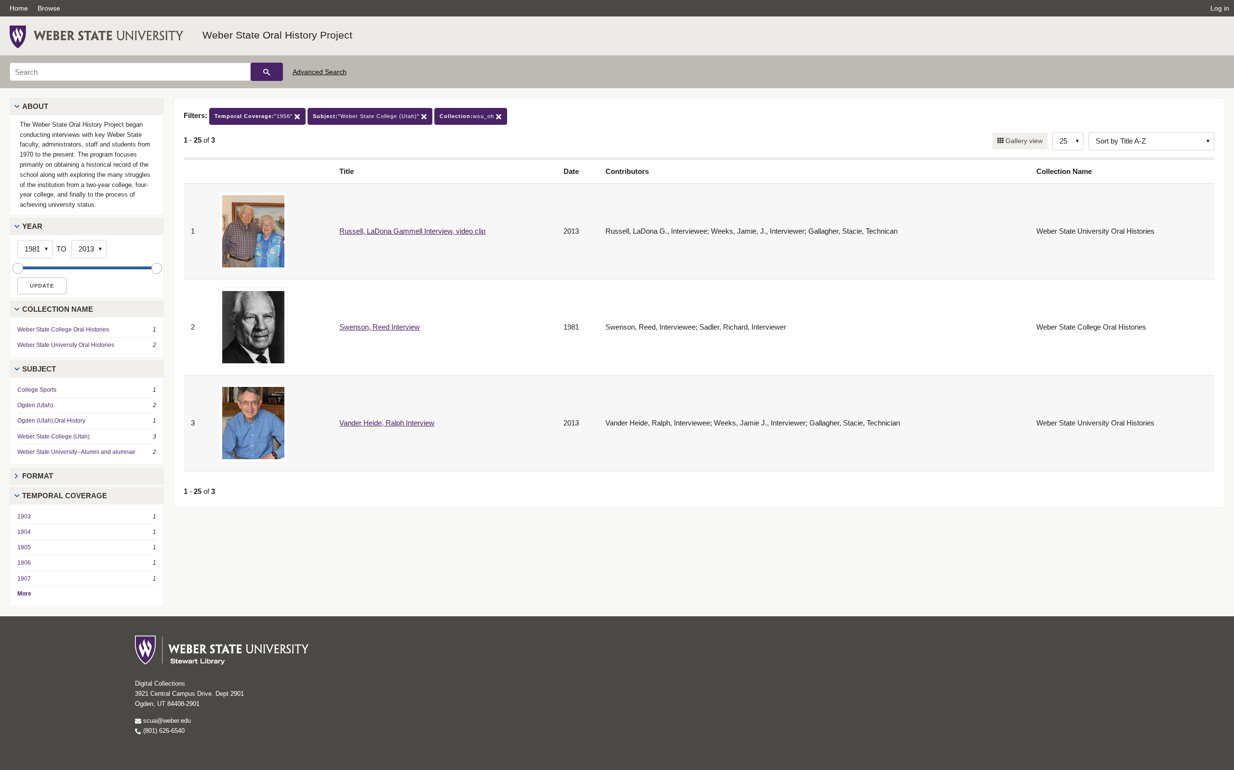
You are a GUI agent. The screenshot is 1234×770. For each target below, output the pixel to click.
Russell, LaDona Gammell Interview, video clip (412, 231)
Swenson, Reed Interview (379, 327)
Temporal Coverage (64, 495)
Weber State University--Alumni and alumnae (76, 452)
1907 (24, 578)
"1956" (255, 116)
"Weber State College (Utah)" (367, 116)
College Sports (36, 389)
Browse (49, 8)
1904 (24, 532)
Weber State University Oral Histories (65, 345)
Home (19, 8)
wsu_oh (468, 116)
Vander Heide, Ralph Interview (386, 423)
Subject (39, 369)
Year (32, 226)
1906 (24, 562)
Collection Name (57, 309)
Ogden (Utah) (35, 405)
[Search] (267, 72)
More (24, 593)
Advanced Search (320, 72)
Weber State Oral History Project (277, 34)
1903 (24, 516)
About (35, 106)
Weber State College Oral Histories (63, 329)
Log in (1219, 8)
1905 (24, 547)
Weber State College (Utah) (53, 436)
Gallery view (1023, 141)
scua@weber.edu (166, 720)
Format (37, 476)
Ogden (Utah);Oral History (51, 420)
